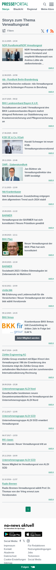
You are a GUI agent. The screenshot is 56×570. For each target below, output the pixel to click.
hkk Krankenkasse (11, 192)
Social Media (34, 559)
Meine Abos (47, 9)
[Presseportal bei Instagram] (27, 540)
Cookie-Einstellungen (15, 559)
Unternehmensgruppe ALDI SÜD (19, 416)
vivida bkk (7, 290)
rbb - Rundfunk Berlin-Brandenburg (20, 79)
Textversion (33, 556)
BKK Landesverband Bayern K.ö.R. (20, 103)
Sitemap (8, 563)
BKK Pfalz (7, 239)
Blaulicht (18, 9)
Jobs (30, 552)
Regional (32, 9)
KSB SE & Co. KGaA (13, 137)
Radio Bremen (9, 483)
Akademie (9, 552)
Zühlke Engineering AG (14, 354)
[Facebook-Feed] (47, 31)
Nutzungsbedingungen (39, 549)
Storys (5, 9)
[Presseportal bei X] (23, 541)
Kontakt (8, 549)
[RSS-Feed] (52, 31)
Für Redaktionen (36, 545)
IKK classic (7, 439)
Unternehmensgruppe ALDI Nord (19, 389)
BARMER (7, 215)
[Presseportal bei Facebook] (19, 541)
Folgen (25, 567)
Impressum (9, 545)
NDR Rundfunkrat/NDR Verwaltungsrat (22, 45)
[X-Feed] (43, 31)
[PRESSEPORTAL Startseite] (15, 4)
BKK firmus (8, 317)
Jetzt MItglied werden (28, 338)
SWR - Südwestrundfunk (14, 164)
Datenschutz (10, 556)
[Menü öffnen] (51, 4)
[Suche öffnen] (44, 4)
